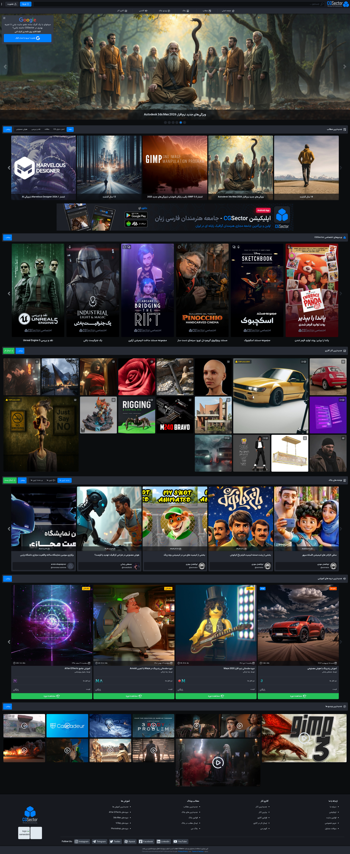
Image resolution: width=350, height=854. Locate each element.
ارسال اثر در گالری (260, 823)
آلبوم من (263, 828)
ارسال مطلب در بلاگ (189, 823)
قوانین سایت (331, 817)
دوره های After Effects (118, 812)
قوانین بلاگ (193, 817)
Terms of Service (198, 852)
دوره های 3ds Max (120, 817)
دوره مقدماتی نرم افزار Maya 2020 (239, 668)
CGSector (181, 849)
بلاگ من (194, 828)
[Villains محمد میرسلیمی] (328, 453)
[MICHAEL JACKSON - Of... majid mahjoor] (251, 453)
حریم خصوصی (330, 823)
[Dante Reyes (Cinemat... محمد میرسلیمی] (21, 376)
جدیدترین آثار (261, 806)
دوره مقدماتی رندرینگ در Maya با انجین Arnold (151, 668)
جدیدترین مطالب (190, 806)
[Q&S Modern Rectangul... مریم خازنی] (289, 453)
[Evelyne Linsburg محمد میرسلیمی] (98, 376)
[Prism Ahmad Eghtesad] (60, 376)
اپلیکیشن (332, 812)
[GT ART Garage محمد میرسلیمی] (213, 453)
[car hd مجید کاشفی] (328, 376)
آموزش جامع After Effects (77, 668)
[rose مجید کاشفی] (136, 376)
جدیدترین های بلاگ (190, 812)
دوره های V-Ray (122, 823)
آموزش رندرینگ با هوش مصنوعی (322, 668)
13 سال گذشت (175, 114)
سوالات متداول (330, 828)
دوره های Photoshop (119, 828)
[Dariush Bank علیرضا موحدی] (328, 415)
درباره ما (333, 806)
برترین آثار (263, 812)
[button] (1, 4)
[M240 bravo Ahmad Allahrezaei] (175, 415)
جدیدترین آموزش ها (120, 806)
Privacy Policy (183, 852)
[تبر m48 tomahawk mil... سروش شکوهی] (175, 376)
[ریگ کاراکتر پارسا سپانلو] (136, 415)
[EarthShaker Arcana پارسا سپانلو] (98, 415)
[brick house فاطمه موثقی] (213, 415)
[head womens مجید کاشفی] (213, 376)
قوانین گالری (262, 817)
